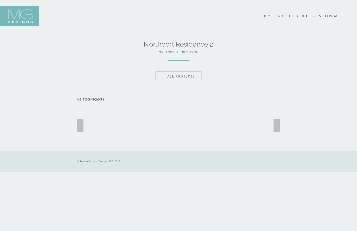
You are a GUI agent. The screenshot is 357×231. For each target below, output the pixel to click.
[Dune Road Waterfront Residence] (100, 125)
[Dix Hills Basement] (205, 125)
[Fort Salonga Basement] (153, 125)
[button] (345, 16)
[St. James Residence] (257, 125)
